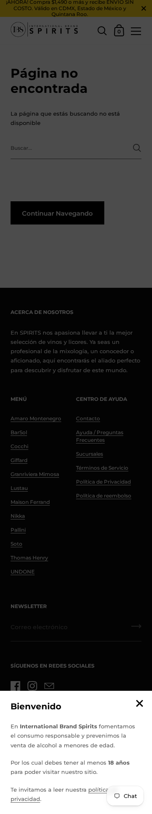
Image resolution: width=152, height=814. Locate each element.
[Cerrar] (139, 704)
